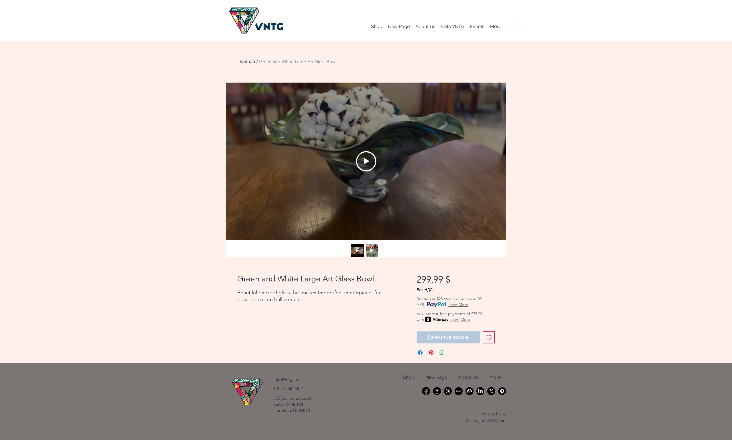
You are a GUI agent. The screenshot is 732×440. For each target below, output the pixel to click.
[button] (515, 26)
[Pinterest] (502, 391)
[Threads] (448, 391)
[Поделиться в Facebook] (420, 352)
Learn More (457, 304)
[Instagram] (437, 391)
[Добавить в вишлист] (489, 337)
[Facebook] (426, 391)
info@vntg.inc (286, 379)
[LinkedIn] (480, 391)
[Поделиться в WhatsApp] (442, 352)
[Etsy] (459, 391)
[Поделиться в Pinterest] (431, 352)
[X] (491, 391)
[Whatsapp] (470, 391)
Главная (246, 61)
